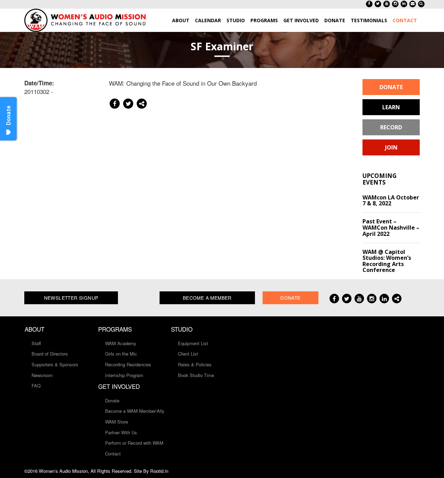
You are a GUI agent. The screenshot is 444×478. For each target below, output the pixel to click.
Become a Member (207, 297)
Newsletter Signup (71, 297)
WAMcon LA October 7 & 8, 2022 (390, 200)
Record (391, 127)
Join (391, 147)
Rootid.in (159, 471)
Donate (391, 87)
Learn (391, 107)
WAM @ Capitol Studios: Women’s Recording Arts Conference (386, 261)
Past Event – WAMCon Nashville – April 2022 (390, 227)
